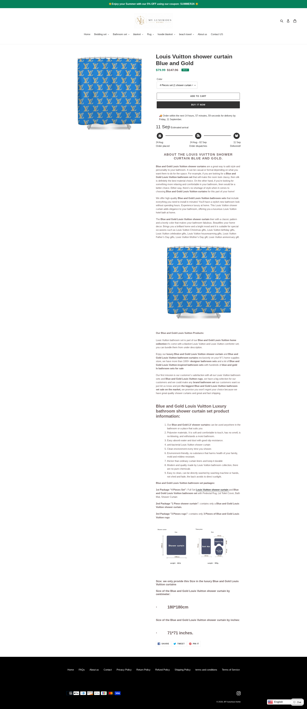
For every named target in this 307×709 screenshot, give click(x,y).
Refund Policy (162, 669)
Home (70, 669)
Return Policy (143, 669)
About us (94, 669)
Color (159, 79)
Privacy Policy (124, 669)
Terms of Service (231, 669)
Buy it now (198, 105)
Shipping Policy (183, 669)
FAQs (82, 669)
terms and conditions (206, 669)
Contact (108, 669)
